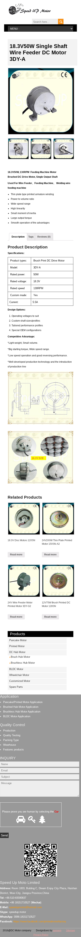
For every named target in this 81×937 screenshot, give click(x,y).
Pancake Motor (18, 640)
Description (18, 236)
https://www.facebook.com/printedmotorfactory (39, 921)
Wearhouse (9, 744)
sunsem (57, 930)
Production (9, 730)
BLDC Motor (16, 669)
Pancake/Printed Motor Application (22, 702)
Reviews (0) (44, 236)
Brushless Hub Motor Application (21, 711)
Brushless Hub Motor (23, 662)
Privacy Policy (40, 934)
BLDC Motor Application (16, 716)
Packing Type (11, 740)
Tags (31, 236)
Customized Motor (19, 680)
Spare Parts (16, 686)
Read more (16, 554)
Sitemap (70, 930)
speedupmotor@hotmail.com (25, 907)
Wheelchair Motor (19, 675)
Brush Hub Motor (20, 656)
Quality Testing (11, 735)
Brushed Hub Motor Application (20, 706)
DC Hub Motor (17, 652)
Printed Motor (17, 646)
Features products (13, 749)
